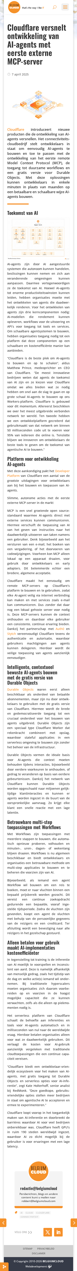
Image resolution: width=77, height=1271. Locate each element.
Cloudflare (43, 1212)
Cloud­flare (15, 129)
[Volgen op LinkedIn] (58, 1232)
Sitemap (28, 1248)
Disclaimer (38, 1253)
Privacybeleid (45, 1248)
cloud (29, 1212)
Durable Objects (20, 689)
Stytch (11, 634)
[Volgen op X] (47, 1232)
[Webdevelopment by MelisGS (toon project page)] (50, 1266)
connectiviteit (29, 1216)
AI (21, 1212)
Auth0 (60, 629)
